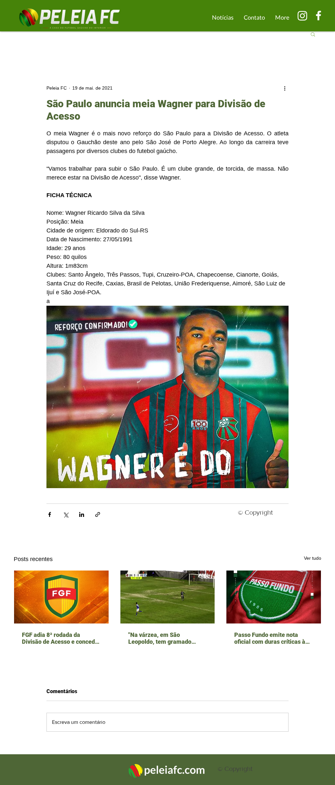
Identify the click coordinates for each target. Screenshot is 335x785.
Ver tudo (312, 558)
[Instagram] (302, 15)
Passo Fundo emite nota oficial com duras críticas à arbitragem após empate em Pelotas (271, 638)
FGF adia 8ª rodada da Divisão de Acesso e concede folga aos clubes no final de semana (60, 638)
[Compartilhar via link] (98, 514)
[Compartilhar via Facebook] (49, 514)
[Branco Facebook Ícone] (318, 15)
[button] (313, 34)
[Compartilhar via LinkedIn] (82, 514)
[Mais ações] (285, 88)
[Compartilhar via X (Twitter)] (65, 514)
